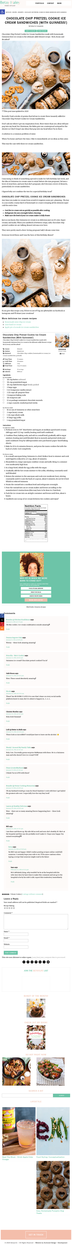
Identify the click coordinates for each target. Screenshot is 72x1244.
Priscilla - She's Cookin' (15, 655)
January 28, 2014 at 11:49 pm (17, 849)
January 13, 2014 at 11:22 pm (15, 675)
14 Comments (38, 26)
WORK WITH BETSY (36, 600)
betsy (10, 847)
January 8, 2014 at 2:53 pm (14, 622)
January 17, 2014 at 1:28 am (14, 770)
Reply (8, 629)
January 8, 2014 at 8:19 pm (14, 640)
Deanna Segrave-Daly (14, 638)
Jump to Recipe (31, 31)
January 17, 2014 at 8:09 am (14, 788)
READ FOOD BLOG (36, 592)
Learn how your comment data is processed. (48, 957)
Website (7, 944)
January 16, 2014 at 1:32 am (14, 750)
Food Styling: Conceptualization (50, 1157)
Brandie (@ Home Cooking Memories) (20, 786)
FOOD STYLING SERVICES (36, 588)
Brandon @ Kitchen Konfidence (18, 620)
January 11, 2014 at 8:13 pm (14, 658)
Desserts (21, 12)
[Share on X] (2, 620)
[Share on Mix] (2, 628)
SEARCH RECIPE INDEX (36, 596)
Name (6, 931)
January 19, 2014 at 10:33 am (14, 808)
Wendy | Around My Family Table (18, 747)
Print (63, 353)
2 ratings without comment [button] (32, 894)
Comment (8, 913)
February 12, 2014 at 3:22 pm (20, 869)
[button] (2, 11)
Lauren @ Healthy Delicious (16, 806)
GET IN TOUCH (36, 1234)
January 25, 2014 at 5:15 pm (14, 829)
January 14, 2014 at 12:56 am (15, 693)
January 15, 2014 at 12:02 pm (15, 732)
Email (6, 938)
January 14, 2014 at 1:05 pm (14, 714)
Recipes (14, 12)
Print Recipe (42, 31)
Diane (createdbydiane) (14, 768)
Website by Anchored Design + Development (51, 1243)
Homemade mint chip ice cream (18, 322)
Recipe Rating (9, 906)
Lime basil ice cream (13, 325)
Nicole (8, 691)
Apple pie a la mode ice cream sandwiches (22, 327)
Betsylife (8, 12)
